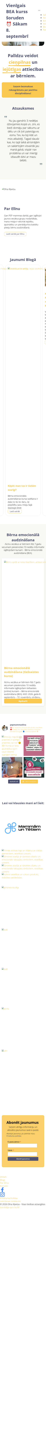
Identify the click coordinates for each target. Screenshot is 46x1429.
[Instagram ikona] (2, 1194)
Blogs (2, 1179)
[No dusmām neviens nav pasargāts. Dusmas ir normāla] (34, 767)
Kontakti (4, 1185)
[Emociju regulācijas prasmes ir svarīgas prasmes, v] (12, 745)
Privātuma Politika (8, 1198)
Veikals (3, 1176)
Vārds (11, 1150)
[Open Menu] (39, 10)
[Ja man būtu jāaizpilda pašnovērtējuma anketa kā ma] (12, 767)
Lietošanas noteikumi (10, 1201)
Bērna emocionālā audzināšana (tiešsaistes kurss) (21, 672)
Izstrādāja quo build (9, 1207)
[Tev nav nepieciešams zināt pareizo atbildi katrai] (34, 745)
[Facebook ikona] (2, 1189)
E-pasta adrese (14, 1142)
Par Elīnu (4, 1182)
